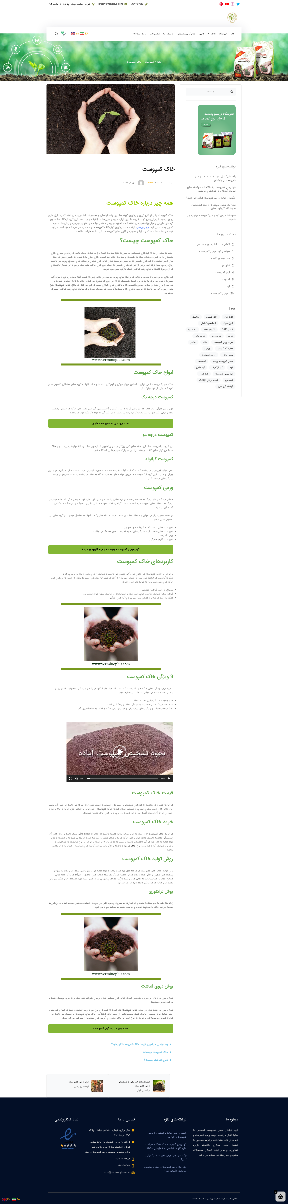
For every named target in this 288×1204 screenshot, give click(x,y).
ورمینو (207, 348)
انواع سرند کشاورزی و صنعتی (213, 244)
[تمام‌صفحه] (70, 778)
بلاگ (213, 34)
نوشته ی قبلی (143, 1090)
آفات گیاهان (211, 317)
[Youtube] (226, 4)
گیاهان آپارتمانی (225, 386)
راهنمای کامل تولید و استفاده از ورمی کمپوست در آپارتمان (215, 178)
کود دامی (200, 367)
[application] (119, 752)
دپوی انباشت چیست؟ (156, 1060)
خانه (232, 34)
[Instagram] (232, 4)
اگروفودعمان (209, 329)
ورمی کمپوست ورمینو (223, 361)
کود (228, 286)
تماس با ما (155, 34)
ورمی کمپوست (219, 293)
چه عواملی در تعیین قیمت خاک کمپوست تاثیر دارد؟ (139, 1044)
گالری (201, 34)
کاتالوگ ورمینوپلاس (186, 34)
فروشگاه (223, 34)
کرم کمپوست (222, 272)
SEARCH (232, 92)
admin (150, 183)
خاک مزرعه (130, 846)
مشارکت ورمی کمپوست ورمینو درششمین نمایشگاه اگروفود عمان (214, 207)
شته (205, 342)
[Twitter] (238, 4)
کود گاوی (204, 374)
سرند (230, 336)
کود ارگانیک (217, 367)
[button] (119, 752)
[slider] (122, 778)
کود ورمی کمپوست (224, 374)
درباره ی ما (168, 34)
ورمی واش (228, 355)
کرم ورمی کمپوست (79, 1082)
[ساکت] (76, 778)
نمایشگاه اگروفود (225, 348)
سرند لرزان (200, 336)
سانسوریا (192, 329)
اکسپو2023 (227, 329)
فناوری (226, 265)
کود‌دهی (229, 380)
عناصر (193, 342)
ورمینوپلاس (142, 227)
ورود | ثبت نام (139, 34)
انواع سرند (228, 323)
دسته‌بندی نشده (220, 258)
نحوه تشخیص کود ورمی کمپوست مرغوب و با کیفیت (211, 217)
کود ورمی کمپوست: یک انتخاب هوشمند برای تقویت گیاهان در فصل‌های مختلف (211, 189)
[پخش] (168, 778)
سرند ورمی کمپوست (223, 342)
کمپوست (149, 62)
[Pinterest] (221, 4)
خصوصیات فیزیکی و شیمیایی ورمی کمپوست (134, 1084)
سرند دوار (216, 336)
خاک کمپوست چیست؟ (155, 1052)
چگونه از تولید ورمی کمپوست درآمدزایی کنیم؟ (211, 198)
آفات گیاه (228, 317)
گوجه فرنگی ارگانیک (208, 380)
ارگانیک (195, 317)
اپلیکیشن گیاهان (208, 323)
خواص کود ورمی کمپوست (214, 251)
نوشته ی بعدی (81, 1086)
